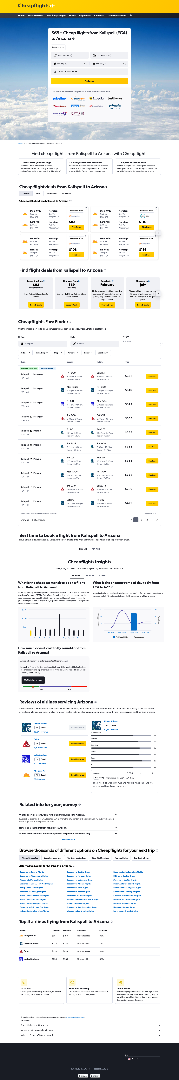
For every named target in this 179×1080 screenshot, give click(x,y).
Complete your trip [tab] (52, 858)
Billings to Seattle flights (124, 876)
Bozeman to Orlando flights (125, 911)
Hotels (72, 15)
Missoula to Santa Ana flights (33, 899)
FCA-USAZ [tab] (77, 575)
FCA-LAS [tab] (83, 549)
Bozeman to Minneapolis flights (34, 876)
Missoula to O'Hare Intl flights (126, 899)
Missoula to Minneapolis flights (34, 903)
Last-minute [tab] (51, 193)
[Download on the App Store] (95, 1076)
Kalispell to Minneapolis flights (127, 895)
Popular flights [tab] (121, 858)
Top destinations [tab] (141, 858)
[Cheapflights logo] (34, 6)
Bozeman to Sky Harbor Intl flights (82, 907)
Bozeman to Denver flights (32, 872)
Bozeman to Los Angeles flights (127, 888)
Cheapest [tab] (26, 193)
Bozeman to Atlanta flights (79, 884)
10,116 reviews (40, 763)
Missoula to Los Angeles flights (80, 911)
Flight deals (85, 15)
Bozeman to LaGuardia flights (80, 880)
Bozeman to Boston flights (78, 891)
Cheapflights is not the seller (34, 1025)
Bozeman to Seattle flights (78, 872)
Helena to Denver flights (124, 907)
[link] (36, 305)
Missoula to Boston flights (124, 903)
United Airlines (40, 755)
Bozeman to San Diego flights (126, 891)
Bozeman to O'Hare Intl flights (127, 884)
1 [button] (135, 520)
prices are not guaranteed (75, 1017)
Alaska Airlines (40, 723)
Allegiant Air (39, 771)
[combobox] (58, 47)
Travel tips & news (117, 15)
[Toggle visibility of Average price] (137, 637)
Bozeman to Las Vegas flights (33, 891)
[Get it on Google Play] (83, 1076)
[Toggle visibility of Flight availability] (120, 637)
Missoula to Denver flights (31, 880)
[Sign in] (131, 15)
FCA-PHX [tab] (96, 549)
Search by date (35, 15)
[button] (73, 39)
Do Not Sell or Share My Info (80, 1069)
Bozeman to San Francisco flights (128, 872)
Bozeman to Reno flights (77, 888)
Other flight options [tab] (100, 858)
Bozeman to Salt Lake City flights (34, 907)
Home (21, 15)
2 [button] (141, 520)
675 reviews (39, 779)
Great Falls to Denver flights (79, 895)
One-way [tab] (66, 193)
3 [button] (147, 520)
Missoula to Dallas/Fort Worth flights (83, 899)
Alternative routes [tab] (30, 858)
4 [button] (152, 520)
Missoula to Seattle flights (124, 880)
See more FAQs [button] (68, 839)
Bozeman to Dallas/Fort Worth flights (36, 884)
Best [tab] (38, 193)
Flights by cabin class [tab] (76, 858)
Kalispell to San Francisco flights (34, 911)
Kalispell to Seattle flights (31, 888)
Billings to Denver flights (78, 903)
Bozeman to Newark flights (79, 876)
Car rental (99, 15)
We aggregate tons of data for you (37, 1030)
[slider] (161, 344)
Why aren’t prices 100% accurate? (37, 1035)
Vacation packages (56, 15)
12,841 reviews (41, 732)
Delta (36, 739)
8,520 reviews (40, 748)
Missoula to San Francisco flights (34, 895)
